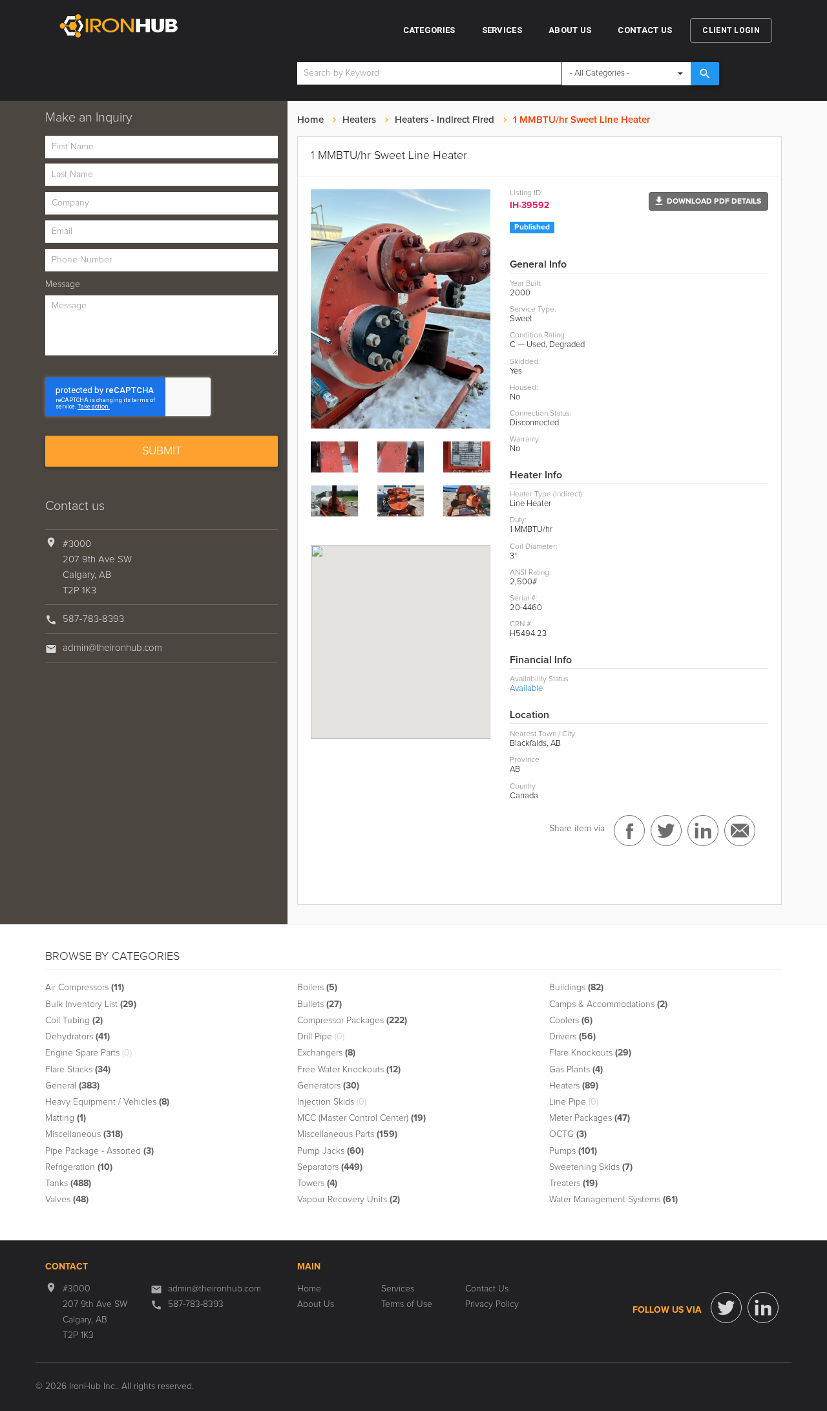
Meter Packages (589, 1118)
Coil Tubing (74, 1020)
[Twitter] (726, 1307)
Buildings (576, 987)
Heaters (359, 120)
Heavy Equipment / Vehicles (107, 1102)
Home (310, 120)
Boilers (317, 987)
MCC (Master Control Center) (361, 1118)
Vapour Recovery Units (348, 1199)
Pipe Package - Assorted (99, 1151)
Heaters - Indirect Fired (444, 120)
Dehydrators (77, 1036)
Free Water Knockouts (349, 1069)
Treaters (573, 1183)
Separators (329, 1167)
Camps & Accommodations (608, 1004)
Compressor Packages (352, 1020)
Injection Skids (331, 1102)
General (72, 1085)
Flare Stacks (77, 1069)
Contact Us (645, 30)
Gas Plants (576, 1069)
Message (62, 284)
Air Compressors (84, 987)
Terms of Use (406, 1304)
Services (502, 30)
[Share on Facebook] (629, 830)
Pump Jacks (330, 1151)
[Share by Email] (739, 830)
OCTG (568, 1134)
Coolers (570, 1020)
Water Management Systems (613, 1199)
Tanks (68, 1183)
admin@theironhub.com (112, 648)
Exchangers (326, 1052)
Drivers (572, 1036)
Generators (328, 1085)
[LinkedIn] (763, 1307)
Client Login (731, 30)
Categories (429, 30)
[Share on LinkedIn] (702, 830)
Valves (67, 1199)
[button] (708, 201)
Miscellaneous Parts (347, 1134)
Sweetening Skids (591, 1167)
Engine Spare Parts (88, 1052)
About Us (570, 30)
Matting (65, 1118)
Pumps (573, 1151)
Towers (317, 1183)
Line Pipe (573, 1102)
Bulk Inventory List (90, 1004)
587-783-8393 (93, 619)
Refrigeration (78, 1167)
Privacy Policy (492, 1304)
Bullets (319, 1004)
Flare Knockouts (590, 1052)
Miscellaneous (84, 1134)
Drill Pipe (320, 1036)
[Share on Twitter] (666, 830)
